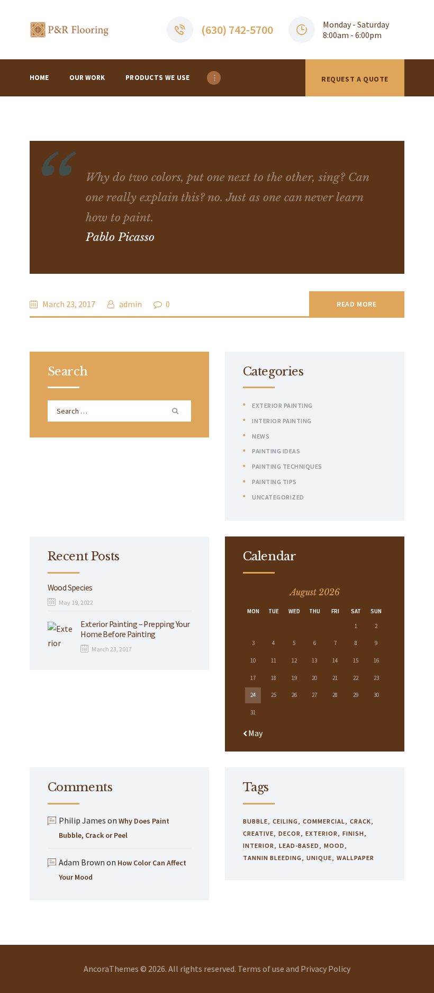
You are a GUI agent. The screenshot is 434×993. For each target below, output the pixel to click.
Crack (360, 821)
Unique (319, 858)
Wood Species (70, 588)
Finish (353, 833)
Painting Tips (274, 482)
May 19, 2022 (76, 602)
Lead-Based (299, 845)
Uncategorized (278, 497)
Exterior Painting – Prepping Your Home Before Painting (134, 629)
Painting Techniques (287, 466)
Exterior (321, 833)
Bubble (255, 821)
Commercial (324, 821)
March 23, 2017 (68, 304)
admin (130, 304)
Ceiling (285, 821)
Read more (356, 304)
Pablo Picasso (120, 237)
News (260, 436)
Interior (258, 845)
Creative (258, 833)
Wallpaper (355, 858)
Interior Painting (282, 421)
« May (253, 733)
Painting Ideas (276, 451)
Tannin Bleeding (272, 858)
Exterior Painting (282, 405)
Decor (289, 833)
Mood (334, 845)
